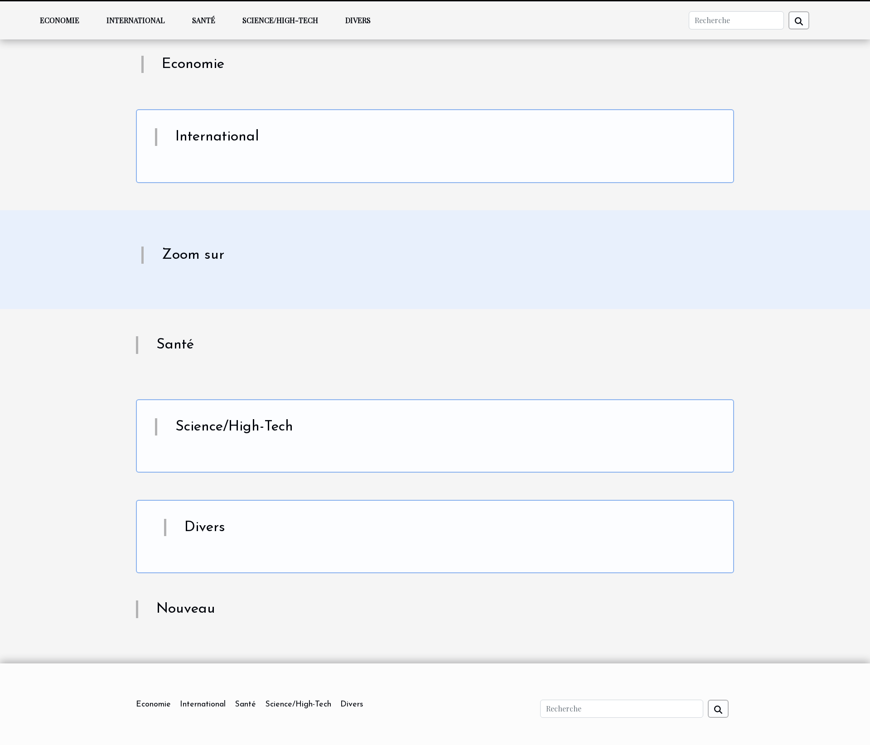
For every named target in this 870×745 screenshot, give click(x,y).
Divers (358, 20)
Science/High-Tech (280, 20)
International (135, 20)
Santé (203, 20)
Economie (59, 20)
